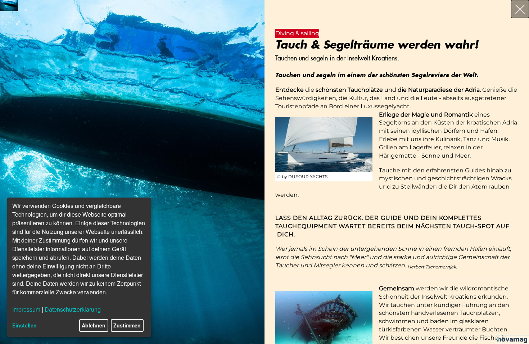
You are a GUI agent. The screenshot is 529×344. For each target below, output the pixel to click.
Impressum (26, 309)
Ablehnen (93, 325)
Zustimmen (127, 325)
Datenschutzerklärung (73, 309)
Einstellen (24, 325)
